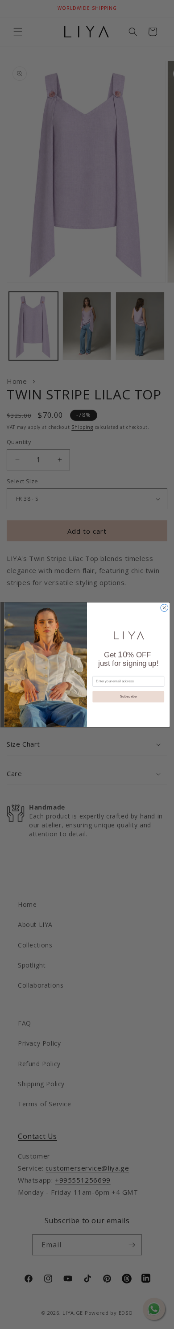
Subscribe (128, 696)
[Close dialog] (164, 607)
